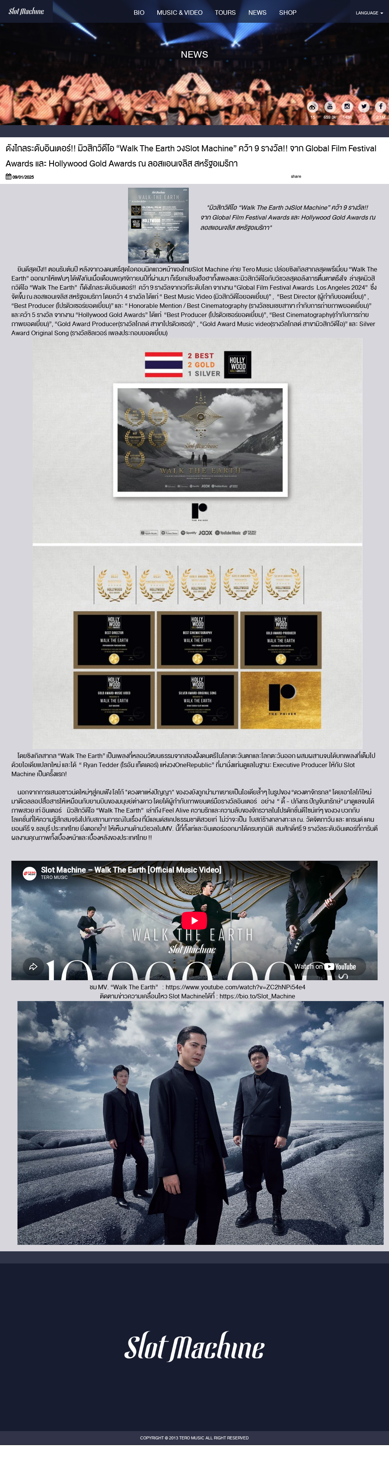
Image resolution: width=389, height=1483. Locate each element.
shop (288, 13)
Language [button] (368, 12)
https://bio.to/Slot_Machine (257, 996)
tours (225, 13)
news (257, 13)
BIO (139, 13)
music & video (179, 13)
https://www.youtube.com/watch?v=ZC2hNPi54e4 (235, 987)
